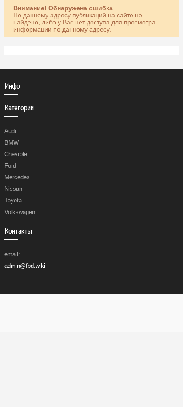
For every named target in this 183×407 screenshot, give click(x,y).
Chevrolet (16, 154)
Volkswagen (19, 212)
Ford (10, 165)
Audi (10, 131)
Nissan (13, 188)
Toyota (13, 200)
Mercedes (17, 177)
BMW (11, 142)
